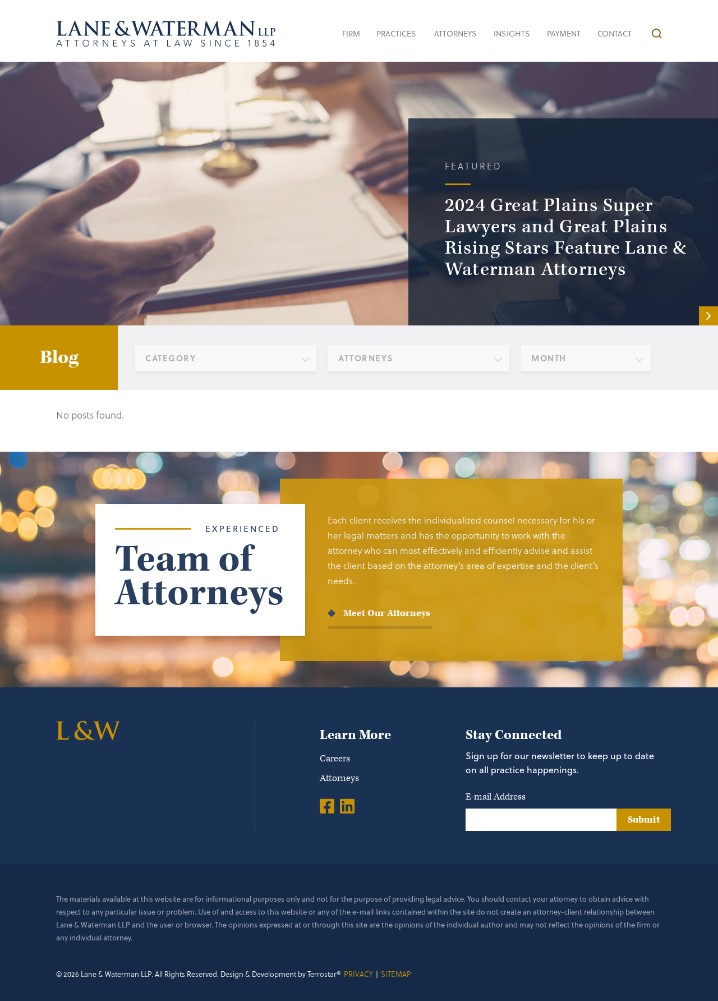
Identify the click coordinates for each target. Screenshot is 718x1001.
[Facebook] (327, 806)
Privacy (358, 973)
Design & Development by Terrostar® (280, 973)
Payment (564, 33)
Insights (512, 33)
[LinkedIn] (347, 806)
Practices (396, 33)
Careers (335, 758)
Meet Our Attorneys (386, 613)
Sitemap (396, 973)
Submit (644, 820)
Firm (351, 33)
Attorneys (455, 33)
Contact (614, 33)
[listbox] (225, 358)
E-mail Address (496, 797)
